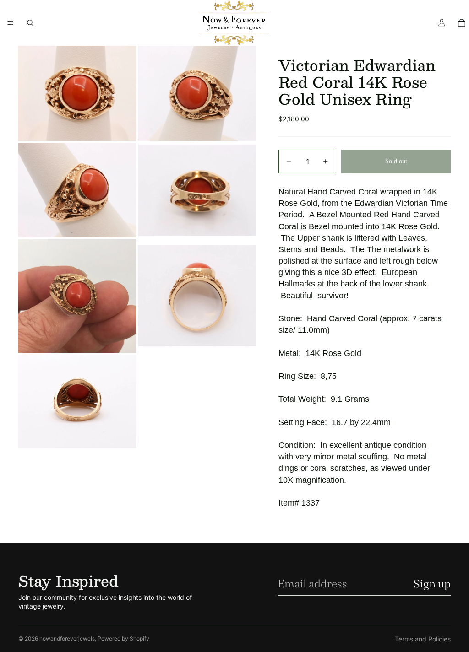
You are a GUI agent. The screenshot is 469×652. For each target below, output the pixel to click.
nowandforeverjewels (67, 638)
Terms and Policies (423, 639)
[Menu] (10, 22)
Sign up (432, 583)
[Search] (30, 23)
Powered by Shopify (123, 638)
